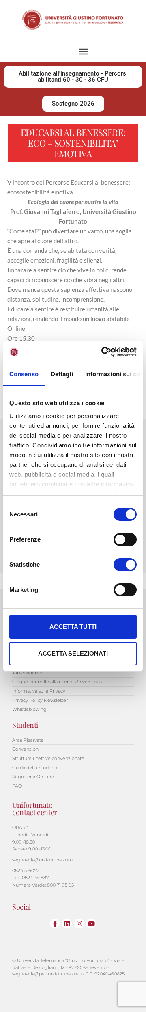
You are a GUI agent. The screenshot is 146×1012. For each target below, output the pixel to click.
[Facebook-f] (55, 923)
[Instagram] (79, 923)
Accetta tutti (73, 626)
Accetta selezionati (73, 653)
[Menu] (83, 51)
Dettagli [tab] (62, 374)
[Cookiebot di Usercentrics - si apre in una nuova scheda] (103, 352)
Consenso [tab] (24, 374)
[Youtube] (91, 923)
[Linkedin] (67, 923)
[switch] (125, 539)
